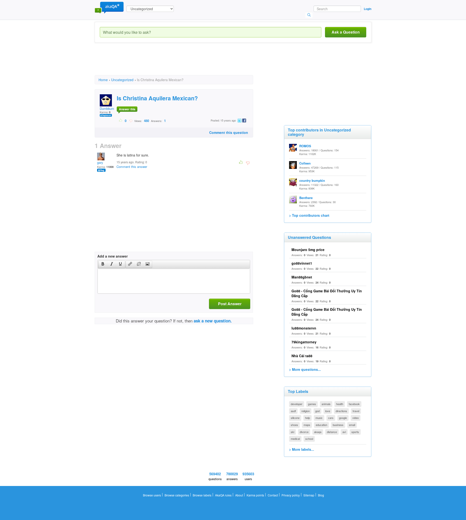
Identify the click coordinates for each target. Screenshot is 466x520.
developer (296, 404)
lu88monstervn (303, 328)
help (307, 418)
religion (305, 411)
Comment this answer (131, 166)
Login (367, 9)
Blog (321, 495)
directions (341, 411)
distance (332, 432)
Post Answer (229, 303)
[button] (102, 264)
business (338, 425)
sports (355, 432)
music (319, 418)
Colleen (305, 163)
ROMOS (305, 146)
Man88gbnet (301, 277)
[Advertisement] (183, 63)
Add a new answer (112, 256)
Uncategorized (122, 79)
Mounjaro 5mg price (308, 249)
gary (100, 162)
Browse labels (202, 495)
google (343, 418)
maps (307, 425)
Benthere (306, 197)
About (239, 495)
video (355, 418)
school (309, 439)
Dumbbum (107, 108)
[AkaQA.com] (109, 7)
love (327, 411)
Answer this (127, 109)
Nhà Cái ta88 (301, 355)
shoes (294, 425)
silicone (295, 418)
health (339, 404)
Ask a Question (346, 32)
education (321, 425)
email (352, 425)
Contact (273, 495)
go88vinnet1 (301, 263)
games (312, 404)
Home (103, 79)
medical (295, 439)
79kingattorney (303, 341)
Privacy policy (291, 495)
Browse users (152, 495)
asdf (293, 411)
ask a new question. (213, 321)
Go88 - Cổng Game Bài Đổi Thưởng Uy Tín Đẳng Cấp (326, 293)
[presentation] (103, 264)
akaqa (317, 432)
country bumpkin (312, 180)
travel (356, 411)
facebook (354, 404)
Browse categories (177, 495)
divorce (304, 432)
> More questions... (305, 369)
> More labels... (301, 449)
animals (326, 404)
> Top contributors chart (309, 215)
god (317, 411)
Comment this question (228, 132)
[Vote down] (131, 120)
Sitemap (308, 495)
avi (344, 432)
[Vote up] (121, 120)
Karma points (255, 495)
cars (330, 418)
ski (292, 432)
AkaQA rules (223, 495)
